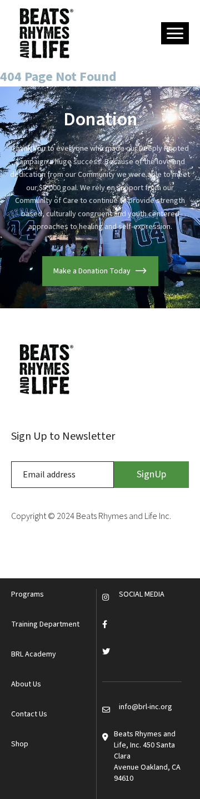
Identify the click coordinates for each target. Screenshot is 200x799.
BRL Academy (33, 654)
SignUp (151, 474)
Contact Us (29, 714)
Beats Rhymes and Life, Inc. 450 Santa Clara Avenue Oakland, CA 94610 (147, 756)
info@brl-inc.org (145, 707)
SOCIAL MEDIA (141, 594)
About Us (26, 684)
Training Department (45, 624)
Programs (27, 594)
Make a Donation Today (92, 271)
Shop (19, 744)
